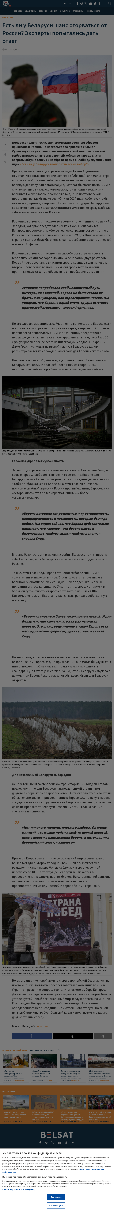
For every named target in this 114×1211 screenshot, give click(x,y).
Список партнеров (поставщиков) (18, 1189)
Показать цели (56, 1205)
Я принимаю (56, 1197)
